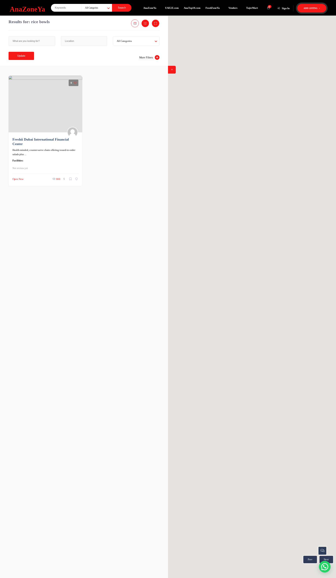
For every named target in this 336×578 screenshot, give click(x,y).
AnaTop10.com (192, 7)
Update (21, 55)
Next (326, 559)
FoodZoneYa (213, 7)
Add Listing (311, 8)
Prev (310, 559)
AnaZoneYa (149, 7)
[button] (252, 294)
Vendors (232, 7)
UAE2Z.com (172, 7)
